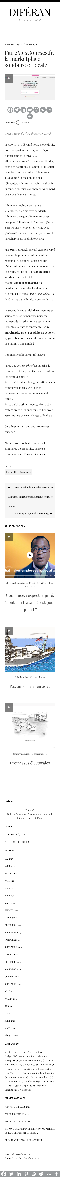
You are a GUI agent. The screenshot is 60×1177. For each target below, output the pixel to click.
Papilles (44, 1073)
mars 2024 (10, 902)
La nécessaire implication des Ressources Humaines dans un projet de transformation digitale (30, 497)
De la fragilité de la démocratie (23, 1140)
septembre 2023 (13, 947)
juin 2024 (9, 880)
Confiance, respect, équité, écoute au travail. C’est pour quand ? (30, 602)
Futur (50, 1060)
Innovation (46, 1064)
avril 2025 (10, 866)
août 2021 (10, 991)
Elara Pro (9, 1154)
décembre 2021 (13, 961)
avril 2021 (10, 1020)
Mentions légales (15, 834)
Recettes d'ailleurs (41, 1077)
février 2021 (11, 1035)
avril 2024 (10, 895)
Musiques (28, 1073)
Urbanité (9, 1089)
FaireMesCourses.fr (16, 249)
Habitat (14, 1064)
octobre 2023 (12, 939)
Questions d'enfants (14, 1077)
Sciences (48, 1081)
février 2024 (11, 910)
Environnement (33, 1060)
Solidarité (25, 472)
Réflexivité (33, 583)
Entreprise (9, 583)
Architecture (11, 1052)
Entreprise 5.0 (21, 583)
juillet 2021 (11, 998)
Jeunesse (12, 1068)
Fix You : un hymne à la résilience (32, 513)
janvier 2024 (11, 917)
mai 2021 (9, 1013)
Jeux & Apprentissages (35, 1068)
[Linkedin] (23, 110)
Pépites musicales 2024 (17, 1106)
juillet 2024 (11, 873)
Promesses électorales (30, 762)
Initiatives (9, 44)
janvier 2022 (11, 954)
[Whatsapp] (36, 110)
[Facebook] (10, 110)
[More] (30, 116)
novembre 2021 (13, 969)
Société (19, 44)
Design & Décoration (15, 1056)
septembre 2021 (13, 983)
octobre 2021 (12, 976)
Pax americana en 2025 (30, 686)
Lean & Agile (11, 1073)
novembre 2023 (13, 932)
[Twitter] (17, 110)
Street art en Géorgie (17, 1121)
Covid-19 (11, 472)
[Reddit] (30, 110)
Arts (26, 1052)
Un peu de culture (31, 1085)
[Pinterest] (43, 110)
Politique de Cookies (17, 841)
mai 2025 (9, 858)
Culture (38, 1052)
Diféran (30, 11)
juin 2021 (9, 1006)
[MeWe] (49, 110)
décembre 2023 (13, 925)
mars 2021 (10, 1028)
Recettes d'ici (14, 1081)
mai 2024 (9, 888)
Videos (50, 583)
